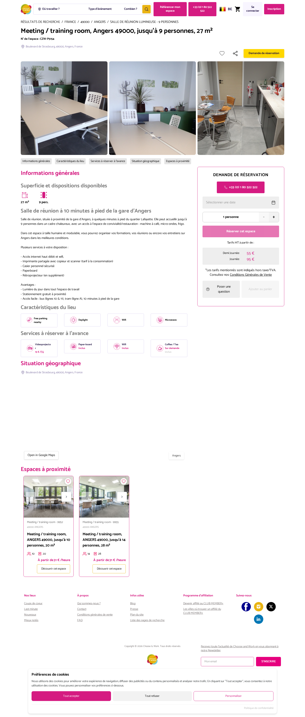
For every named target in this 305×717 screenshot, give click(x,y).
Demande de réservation (264, 53)
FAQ (80, 620)
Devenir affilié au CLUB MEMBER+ (203, 604)
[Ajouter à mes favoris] (222, 53)
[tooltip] (25, 195)
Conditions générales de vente (95, 615)
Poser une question (224, 289)
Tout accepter (71, 696)
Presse (134, 609)
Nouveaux (30, 615)
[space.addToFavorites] (68, 481)
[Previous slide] (31, 497)
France (70, 22)
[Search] (146, 9)
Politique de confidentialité (258, 708)
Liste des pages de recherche (147, 620)
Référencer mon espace (170, 9)
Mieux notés (31, 620)
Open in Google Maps (41, 455)
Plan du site (137, 615)
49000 (85, 22)
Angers (100, 22)
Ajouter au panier (260, 289)
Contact (81, 609)
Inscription (274, 9)
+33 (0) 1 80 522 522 (202, 9)
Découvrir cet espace (53, 568)
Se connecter (252, 9)
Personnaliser (233, 696)
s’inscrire (268, 661)
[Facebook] (246, 606)
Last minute (31, 609)
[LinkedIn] (258, 619)
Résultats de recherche (40, 22)
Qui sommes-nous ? (89, 604)
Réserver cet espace (240, 231)
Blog (132, 604)
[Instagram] (258, 606)
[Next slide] (66, 497)
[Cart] (237, 9)
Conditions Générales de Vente (251, 275)
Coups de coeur (33, 604)
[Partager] (235, 53)
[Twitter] (271, 606)
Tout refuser (152, 696)
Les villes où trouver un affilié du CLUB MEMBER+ (202, 611)
